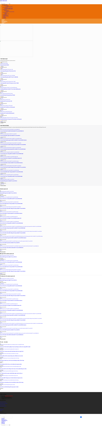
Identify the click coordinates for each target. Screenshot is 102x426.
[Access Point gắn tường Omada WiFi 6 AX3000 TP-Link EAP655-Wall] (20, 226)
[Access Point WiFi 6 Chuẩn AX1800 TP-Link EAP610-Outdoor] (9, 211)
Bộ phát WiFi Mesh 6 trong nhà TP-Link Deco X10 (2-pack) (11, 119)
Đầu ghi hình (5, 9)
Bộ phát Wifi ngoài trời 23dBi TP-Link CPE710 (8, 180)
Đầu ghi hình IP (7, 10)
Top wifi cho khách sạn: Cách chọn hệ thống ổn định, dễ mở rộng (12, 360)
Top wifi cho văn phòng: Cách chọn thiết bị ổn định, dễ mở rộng (11, 382)
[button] (3, 423)
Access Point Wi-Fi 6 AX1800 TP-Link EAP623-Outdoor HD (11, 158)
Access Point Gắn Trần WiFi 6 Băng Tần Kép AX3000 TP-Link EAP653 (13, 144)
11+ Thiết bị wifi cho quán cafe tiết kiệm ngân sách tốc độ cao (11, 373)
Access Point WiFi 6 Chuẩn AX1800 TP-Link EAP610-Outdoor (11, 162)
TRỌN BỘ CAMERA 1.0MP (9, 8)
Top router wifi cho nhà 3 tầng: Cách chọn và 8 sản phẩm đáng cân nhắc (13, 368)
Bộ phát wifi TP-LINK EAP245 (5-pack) (7, 113)
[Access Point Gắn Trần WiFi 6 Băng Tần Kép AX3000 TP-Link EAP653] (21, 231)
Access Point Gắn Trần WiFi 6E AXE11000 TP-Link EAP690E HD (11, 247)
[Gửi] (81, 417)
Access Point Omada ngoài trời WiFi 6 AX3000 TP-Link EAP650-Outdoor (13, 140)
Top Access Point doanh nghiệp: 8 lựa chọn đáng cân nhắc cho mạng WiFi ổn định (15, 346)
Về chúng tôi (3, 22)
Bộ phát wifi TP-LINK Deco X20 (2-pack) (7, 107)
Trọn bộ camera (5, 7)
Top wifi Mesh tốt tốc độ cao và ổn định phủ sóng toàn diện (11, 364)
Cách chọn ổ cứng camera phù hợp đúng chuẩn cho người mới (11, 351)
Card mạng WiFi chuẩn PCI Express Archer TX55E (9, 83)
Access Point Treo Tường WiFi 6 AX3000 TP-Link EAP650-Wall (11, 153)
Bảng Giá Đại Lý (4, 419)
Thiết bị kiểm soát (5, 15)
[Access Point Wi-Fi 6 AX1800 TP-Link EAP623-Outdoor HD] (8, 216)
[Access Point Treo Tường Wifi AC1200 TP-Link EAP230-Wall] (9, 260)
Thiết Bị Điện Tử (5, 12)
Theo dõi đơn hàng (4, 21)
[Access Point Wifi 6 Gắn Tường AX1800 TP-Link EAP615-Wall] (9, 265)
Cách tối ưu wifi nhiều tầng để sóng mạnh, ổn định (9, 386)
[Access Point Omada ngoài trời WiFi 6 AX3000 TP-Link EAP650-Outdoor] (21, 236)
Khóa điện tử (5, 14)
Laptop (6, 13)
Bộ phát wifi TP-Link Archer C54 (6, 101)
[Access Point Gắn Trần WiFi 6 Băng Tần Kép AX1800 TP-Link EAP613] (10, 269)
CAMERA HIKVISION (9, 6)
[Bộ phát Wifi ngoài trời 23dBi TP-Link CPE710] (7, 191)
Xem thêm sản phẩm (3, 122)
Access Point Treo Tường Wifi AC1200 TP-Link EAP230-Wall (11, 176)
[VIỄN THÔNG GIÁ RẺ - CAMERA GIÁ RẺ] (3, 0)
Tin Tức (3, 20)
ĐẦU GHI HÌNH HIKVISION (10, 11)
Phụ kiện (4, 17)
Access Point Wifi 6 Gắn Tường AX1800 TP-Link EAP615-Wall (11, 171)
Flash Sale (4, 18)
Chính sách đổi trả (2, 404)
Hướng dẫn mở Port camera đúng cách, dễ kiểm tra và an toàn (11, 355)
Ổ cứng (4, 16)
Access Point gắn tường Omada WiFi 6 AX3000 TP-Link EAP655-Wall (13, 149)
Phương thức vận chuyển (3, 403)
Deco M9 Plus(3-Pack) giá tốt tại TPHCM (7, 95)
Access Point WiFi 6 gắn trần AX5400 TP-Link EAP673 (10, 135)
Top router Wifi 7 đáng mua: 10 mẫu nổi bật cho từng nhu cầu (11, 377)
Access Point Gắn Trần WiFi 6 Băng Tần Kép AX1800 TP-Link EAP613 (13, 167)
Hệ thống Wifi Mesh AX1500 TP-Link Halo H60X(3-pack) (10, 89)
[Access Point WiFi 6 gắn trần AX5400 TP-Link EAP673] (16, 328)
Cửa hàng (3, 19)
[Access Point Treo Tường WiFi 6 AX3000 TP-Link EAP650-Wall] (9, 221)
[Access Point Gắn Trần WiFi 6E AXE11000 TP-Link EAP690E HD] (19, 333)
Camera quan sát (5, 5)
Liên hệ (3, 23)
